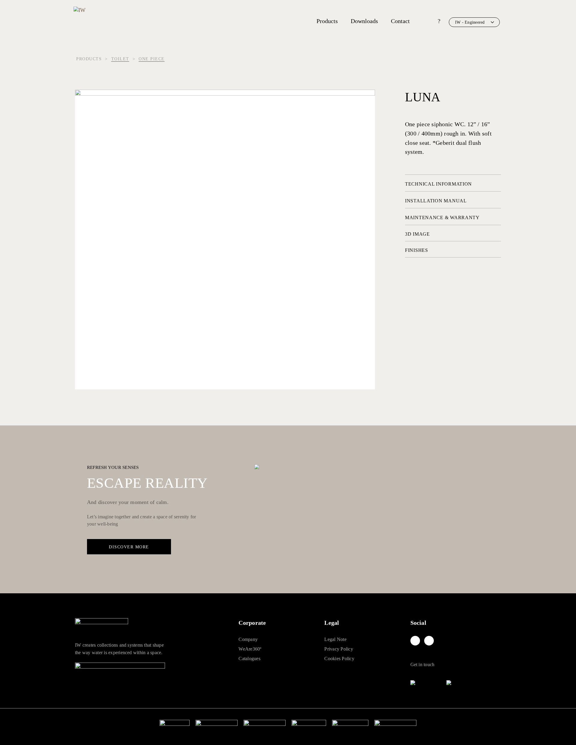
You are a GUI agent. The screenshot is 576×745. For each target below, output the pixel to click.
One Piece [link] (152, 59)
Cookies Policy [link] (339, 658)
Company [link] (248, 639)
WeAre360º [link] (249, 648)
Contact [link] (400, 21)
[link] (415, 640)
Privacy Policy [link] (338, 648)
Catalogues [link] (249, 658)
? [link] (439, 21)
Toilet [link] (120, 59)
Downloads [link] (364, 21)
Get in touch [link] (422, 664)
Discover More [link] (129, 547)
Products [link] (327, 21)
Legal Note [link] (335, 639)
